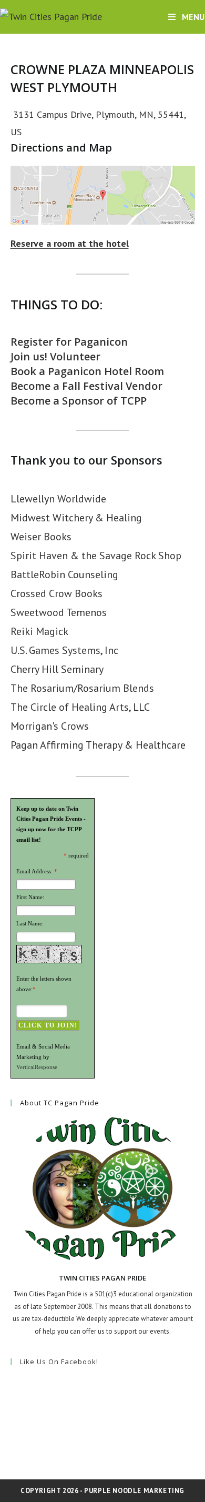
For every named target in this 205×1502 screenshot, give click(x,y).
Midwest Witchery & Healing (76, 518)
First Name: (30, 897)
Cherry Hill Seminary (57, 669)
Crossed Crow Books (56, 593)
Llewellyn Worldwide (58, 499)
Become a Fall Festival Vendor (86, 386)
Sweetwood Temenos (59, 612)
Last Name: (30, 923)
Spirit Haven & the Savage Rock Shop (96, 555)
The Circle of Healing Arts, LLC (80, 707)
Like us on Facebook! (59, 1361)
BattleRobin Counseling (64, 574)
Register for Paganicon (69, 342)
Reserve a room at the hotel (70, 243)
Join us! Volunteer (55, 356)
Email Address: (34, 871)
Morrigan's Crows (50, 726)
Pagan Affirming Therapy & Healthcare (98, 745)
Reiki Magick (39, 631)
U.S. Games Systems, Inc (64, 650)
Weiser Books (41, 536)
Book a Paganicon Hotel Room (87, 371)
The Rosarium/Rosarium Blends (82, 688)
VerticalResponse (36, 1067)
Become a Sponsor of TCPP (79, 401)
